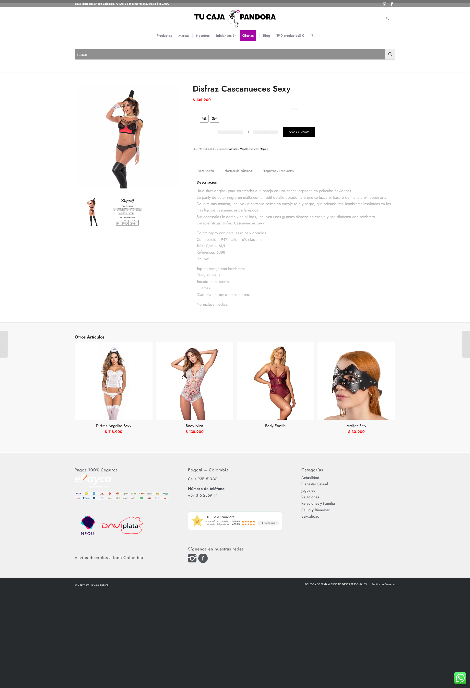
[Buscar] (312, 35)
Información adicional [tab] (238, 170)
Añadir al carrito (299, 132)
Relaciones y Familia (318, 503)
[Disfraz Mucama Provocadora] (466, 344)
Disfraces (233, 149)
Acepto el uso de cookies (306, 9)
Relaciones (310, 497)
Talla (294, 109)
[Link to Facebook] (391, 33)
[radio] (204, 118)
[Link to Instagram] (384, 33)
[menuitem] (164, 35)
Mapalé (244, 149)
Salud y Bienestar (315, 510)
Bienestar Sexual (314, 484)
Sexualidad (310, 516)
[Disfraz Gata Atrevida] (4, 344)
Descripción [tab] (206, 170)
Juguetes (308, 490)
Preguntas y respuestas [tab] (278, 170)
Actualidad (310, 477)
